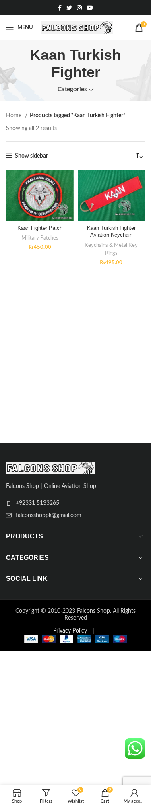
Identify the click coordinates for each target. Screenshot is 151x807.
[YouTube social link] (89, 7)
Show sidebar (31, 156)
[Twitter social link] (69, 7)
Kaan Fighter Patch (39, 228)
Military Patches (39, 237)
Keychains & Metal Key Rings (111, 249)
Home (14, 115)
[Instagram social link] (79, 7)
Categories (72, 89)
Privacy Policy (70, 631)
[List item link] (75, 503)
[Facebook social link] (60, 7)
